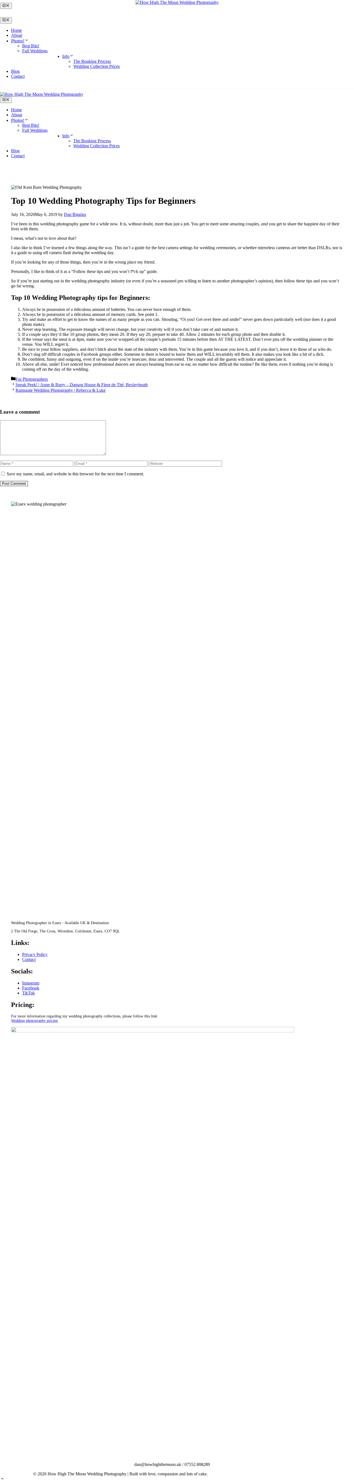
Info (65, 56)
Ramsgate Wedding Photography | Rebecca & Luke (60, 390)
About (16, 35)
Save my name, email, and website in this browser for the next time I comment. (75, 473)
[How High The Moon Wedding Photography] (41, 94)
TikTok (28, 993)
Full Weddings (35, 50)
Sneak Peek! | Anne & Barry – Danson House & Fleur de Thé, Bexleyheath (81, 384)
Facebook (30, 988)
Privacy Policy (35, 954)
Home (16, 30)
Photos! (17, 40)
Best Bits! (30, 45)
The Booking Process (92, 61)
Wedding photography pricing (34, 1021)
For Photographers (31, 379)
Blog (15, 71)
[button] (2, 1479)
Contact (18, 76)
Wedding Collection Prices (96, 66)
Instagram (30, 983)
